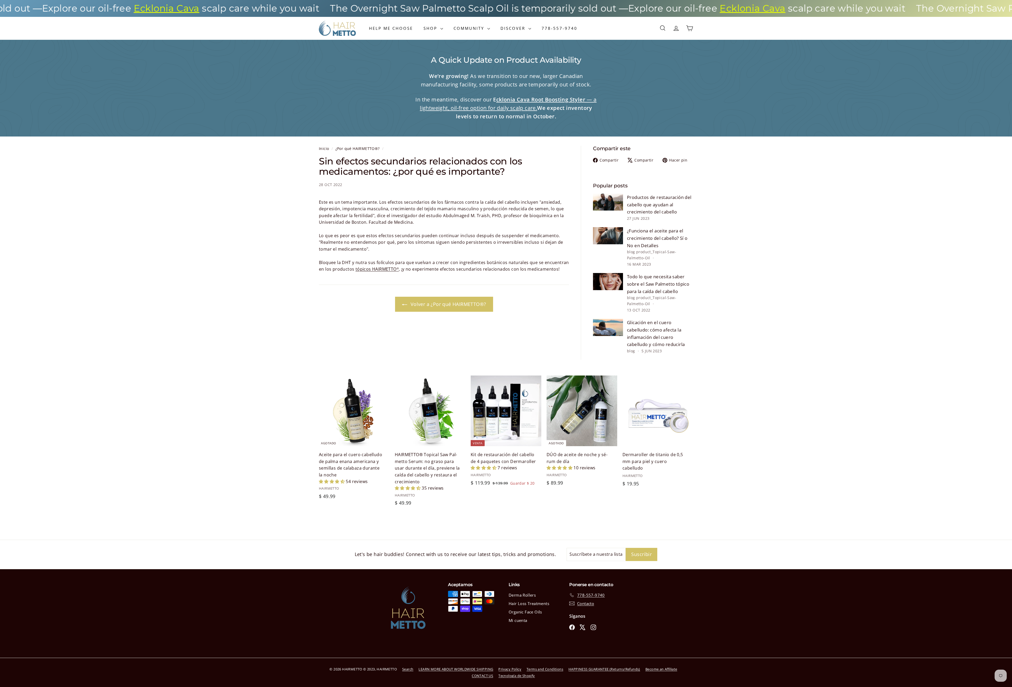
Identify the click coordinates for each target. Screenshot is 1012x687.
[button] (332, 481)
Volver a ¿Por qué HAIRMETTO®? (447, 304)
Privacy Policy (509, 669)
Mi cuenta (518, 620)
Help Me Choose (391, 28)
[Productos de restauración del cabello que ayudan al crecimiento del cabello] (608, 202)
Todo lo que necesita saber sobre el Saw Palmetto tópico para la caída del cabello (658, 284)
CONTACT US (482, 675)
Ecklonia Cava (112, 8)
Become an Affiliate (661, 669)
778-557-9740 (559, 28)
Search (407, 669)
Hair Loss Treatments (529, 603)
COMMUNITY (470, 28)
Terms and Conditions (545, 669)
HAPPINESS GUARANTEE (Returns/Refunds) (604, 669)
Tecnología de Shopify (516, 675)
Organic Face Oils (525, 612)
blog (631, 251)
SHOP (431, 28)
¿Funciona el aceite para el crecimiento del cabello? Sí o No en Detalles (657, 238)
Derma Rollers (522, 595)
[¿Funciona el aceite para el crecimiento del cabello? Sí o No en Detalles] (608, 235)
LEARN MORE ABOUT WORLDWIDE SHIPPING (456, 669)
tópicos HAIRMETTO (377, 269)
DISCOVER (513, 28)
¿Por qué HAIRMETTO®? (357, 148)
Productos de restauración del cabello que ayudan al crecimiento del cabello (659, 204)
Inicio (324, 148)
